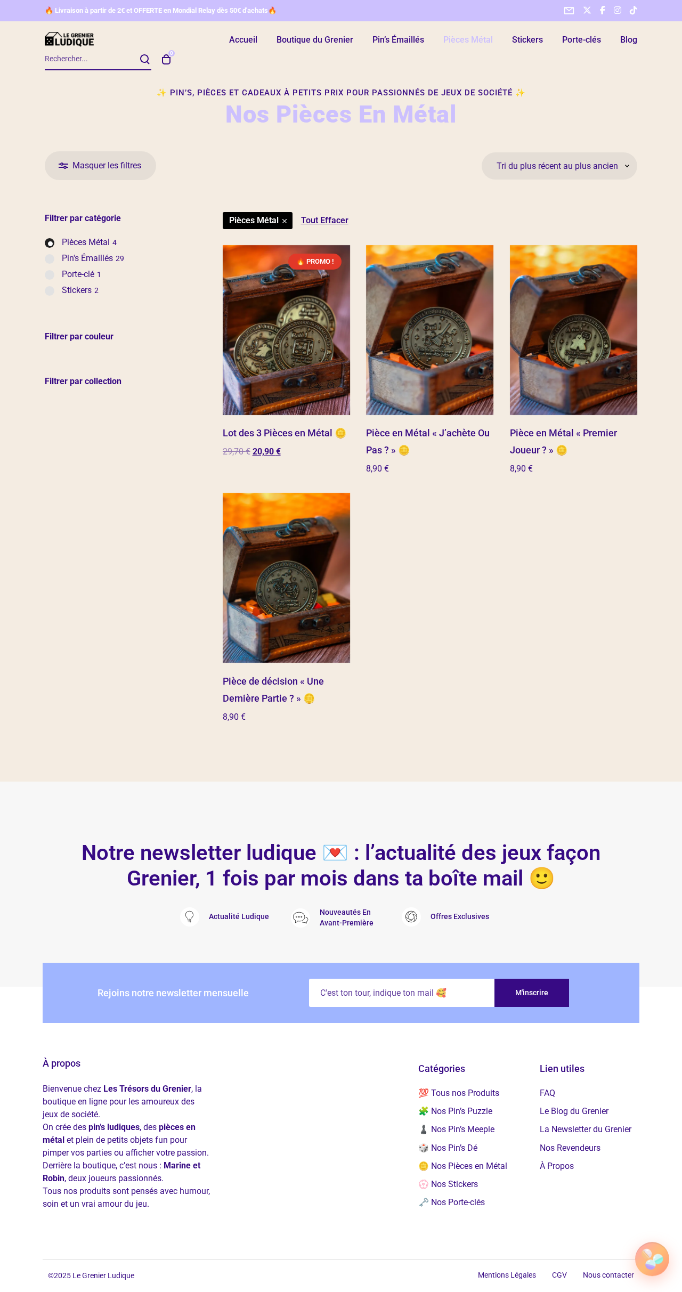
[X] (587, 10)
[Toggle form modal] (569, 10)
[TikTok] (633, 10)
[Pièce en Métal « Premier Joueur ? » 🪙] (573, 330)
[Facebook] (602, 10)
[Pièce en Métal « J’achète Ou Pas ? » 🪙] (429, 330)
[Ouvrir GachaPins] (652, 1259)
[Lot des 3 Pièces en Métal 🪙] (286, 330)
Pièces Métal (254, 220)
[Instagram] (617, 10)
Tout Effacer (324, 220)
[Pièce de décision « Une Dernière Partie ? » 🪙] (286, 578)
